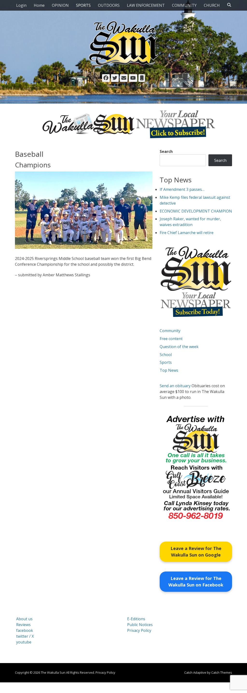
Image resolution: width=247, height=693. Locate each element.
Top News (169, 370)
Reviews (23, 624)
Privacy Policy (139, 630)
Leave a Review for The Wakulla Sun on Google (196, 551)
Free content (171, 338)
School (166, 354)
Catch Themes (221, 672)
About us (24, 619)
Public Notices (140, 624)
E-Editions (136, 619)
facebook (24, 630)
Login (21, 5)
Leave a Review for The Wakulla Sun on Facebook (195, 581)
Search (166, 151)
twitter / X (25, 636)
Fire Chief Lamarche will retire (186, 232)
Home (39, 5)
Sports (166, 362)
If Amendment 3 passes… (182, 189)
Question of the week (179, 346)
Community (170, 330)
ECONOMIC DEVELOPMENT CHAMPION (196, 211)
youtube (23, 642)
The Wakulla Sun (53, 672)
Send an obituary (175, 385)
